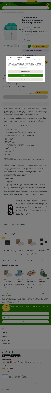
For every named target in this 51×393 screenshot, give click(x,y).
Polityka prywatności (23, 68)
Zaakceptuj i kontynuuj (25, 75)
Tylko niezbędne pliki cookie (25, 79)
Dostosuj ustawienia (25, 71)
